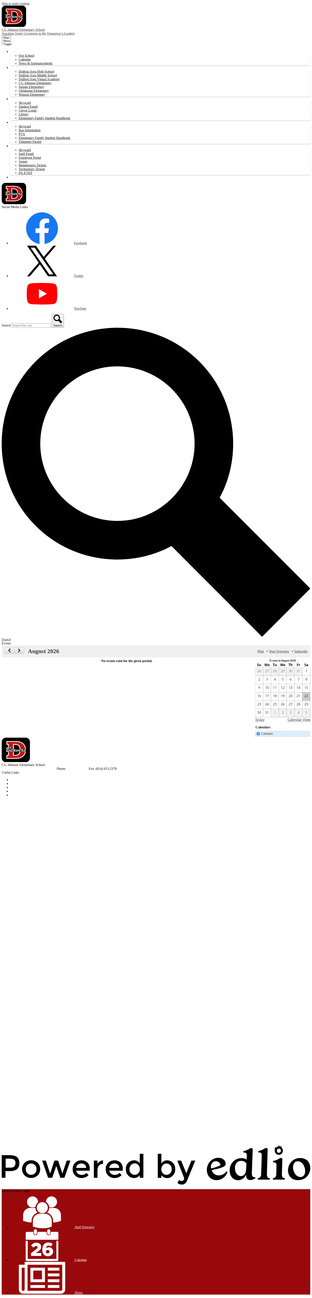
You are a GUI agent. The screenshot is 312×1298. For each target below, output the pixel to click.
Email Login (18, 791)
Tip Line (16, 795)
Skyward (25, 103)
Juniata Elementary (31, 87)
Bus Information (30, 130)
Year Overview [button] (279, 651)
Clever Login (28, 110)
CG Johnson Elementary (35, 83)
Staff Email (26, 154)
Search (6, 325)
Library (24, 114)
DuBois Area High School (36, 71)
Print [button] (260, 651)
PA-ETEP (25, 173)
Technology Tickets (32, 169)
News (78, 1292)
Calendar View (299, 719)
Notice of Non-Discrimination (30, 780)
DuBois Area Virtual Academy (39, 79)
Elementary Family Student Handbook (44, 118)
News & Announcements (35, 63)
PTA (22, 134)
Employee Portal (30, 157)
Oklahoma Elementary (34, 90)
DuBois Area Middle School (38, 75)
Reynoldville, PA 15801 (40, 768)
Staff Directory (84, 1227)
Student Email (28, 106)
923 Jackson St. (12, 768)
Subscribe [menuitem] (301, 651)
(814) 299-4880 (78, 768)
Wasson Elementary (32, 94)
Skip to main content (15, 3)
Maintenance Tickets (32, 165)
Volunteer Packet (30, 141)
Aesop (23, 161)
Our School (26, 55)
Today (259, 719)
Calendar (25, 59)
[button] (17, 51)
